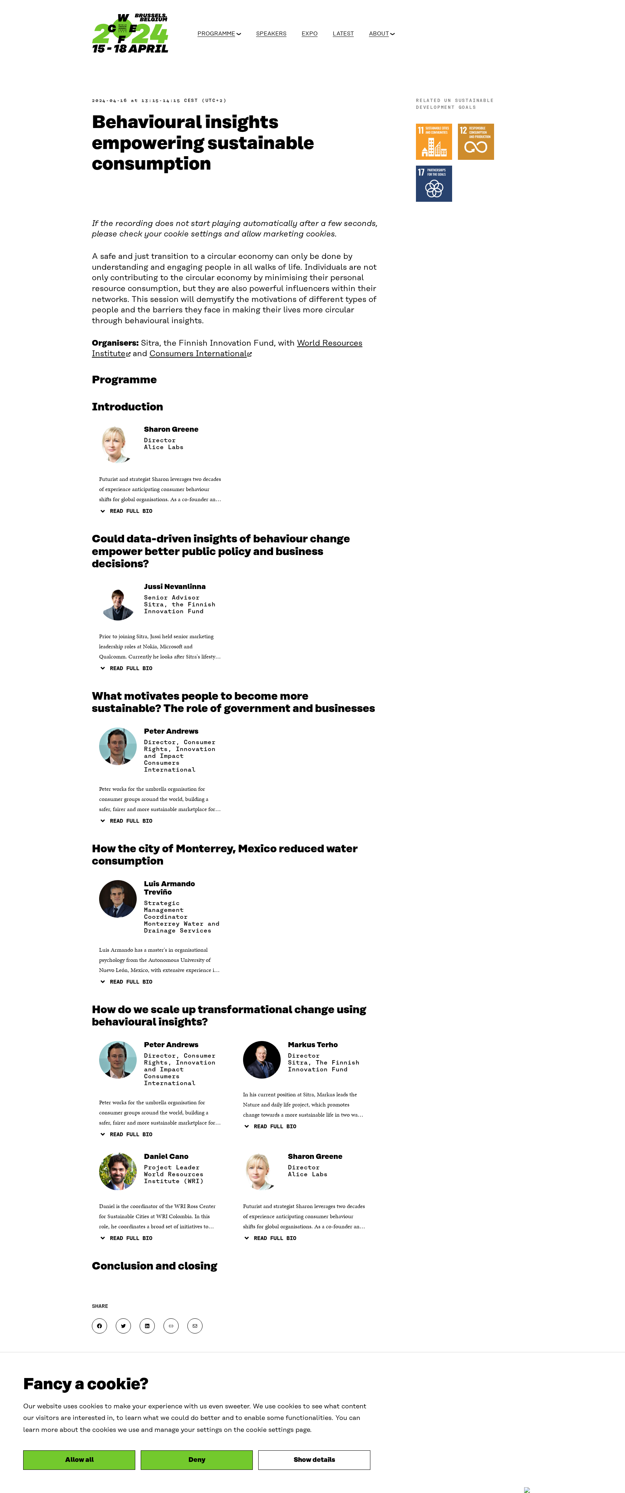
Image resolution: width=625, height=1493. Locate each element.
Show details (314, 1460)
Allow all (79, 1460)
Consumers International (200, 353)
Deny (196, 1460)
